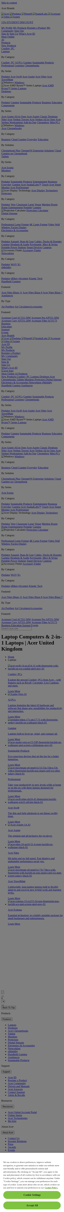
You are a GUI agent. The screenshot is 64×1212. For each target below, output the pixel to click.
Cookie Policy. (51, 1187)
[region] (32, 1182)
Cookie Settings (32, 1195)
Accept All (32, 1205)
